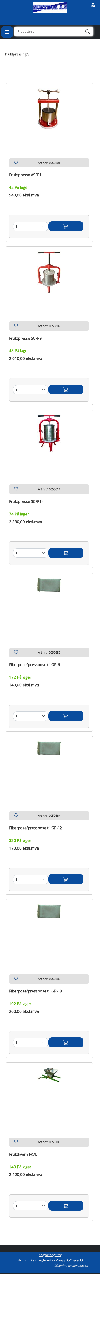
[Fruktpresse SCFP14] (49, 441)
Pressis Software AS (69, 1260)
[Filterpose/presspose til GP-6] (49, 605)
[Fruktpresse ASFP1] (49, 115)
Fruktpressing (16, 54)
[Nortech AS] (50, 7)
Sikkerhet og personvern (71, 1265)
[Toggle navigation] (7, 32)
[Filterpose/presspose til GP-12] (49, 768)
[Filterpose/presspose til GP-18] (49, 931)
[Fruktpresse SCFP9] (49, 278)
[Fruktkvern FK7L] (49, 1094)
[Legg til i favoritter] (16, 163)
